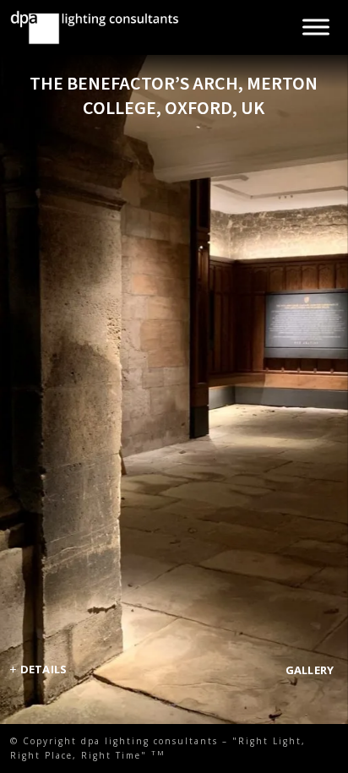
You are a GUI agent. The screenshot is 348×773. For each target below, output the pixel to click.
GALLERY (309, 670)
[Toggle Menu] (315, 27)
